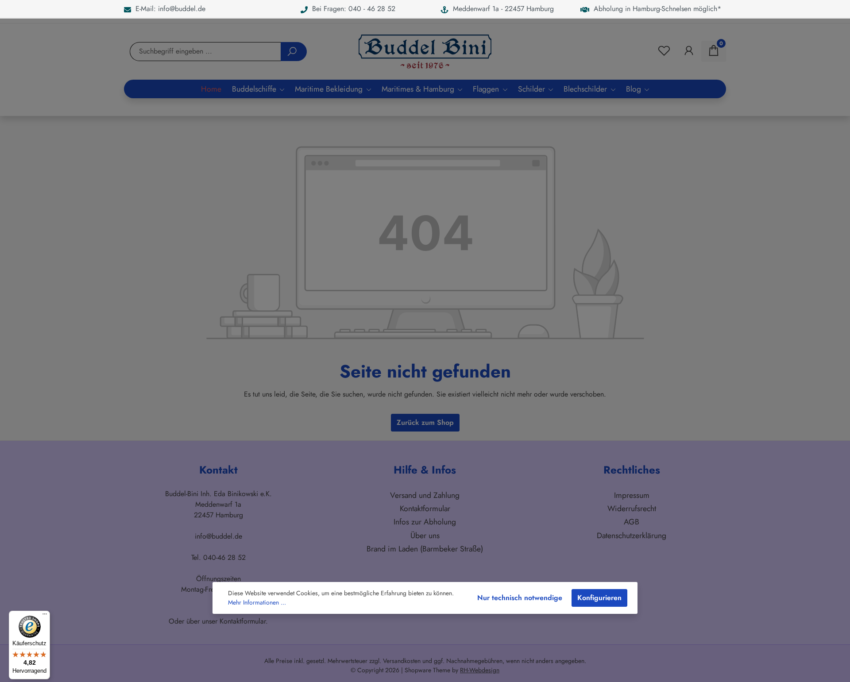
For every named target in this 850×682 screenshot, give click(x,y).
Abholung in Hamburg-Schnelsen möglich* (655, 9)
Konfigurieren (599, 598)
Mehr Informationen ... (257, 602)
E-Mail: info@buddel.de (168, 9)
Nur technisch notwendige (519, 598)
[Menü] (44, 616)
